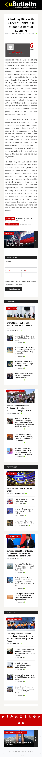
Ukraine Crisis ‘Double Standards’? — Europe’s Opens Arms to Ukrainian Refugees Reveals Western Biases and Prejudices (24, 423)
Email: (23, 271)
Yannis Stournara (25, 221)
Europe (7, 221)
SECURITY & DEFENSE (14, 619)
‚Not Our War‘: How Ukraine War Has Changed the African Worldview (24, 376)
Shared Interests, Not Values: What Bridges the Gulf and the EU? (19, 325)
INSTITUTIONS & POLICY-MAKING (15, 733)
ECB (28, 218)
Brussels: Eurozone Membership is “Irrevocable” (18, 743)
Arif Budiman (20, 515)
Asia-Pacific (12, 474)
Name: (7, 271)
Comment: (8, 261)
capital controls (20, 218)
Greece (13, 221)
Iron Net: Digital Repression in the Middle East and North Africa (25, 338)
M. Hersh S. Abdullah (22, 525)
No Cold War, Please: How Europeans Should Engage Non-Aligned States (24, 364)
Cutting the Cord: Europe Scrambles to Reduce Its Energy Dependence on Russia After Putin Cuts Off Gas (24, 582)
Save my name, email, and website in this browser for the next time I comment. (20, 283)
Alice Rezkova (20, 503)
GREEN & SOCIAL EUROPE (15, 391)
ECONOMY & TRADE (25, 224)
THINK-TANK (9, 233)
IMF (17, 221)
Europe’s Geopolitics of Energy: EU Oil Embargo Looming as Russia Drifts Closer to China (20, 553)
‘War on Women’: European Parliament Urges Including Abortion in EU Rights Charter (19, 408)
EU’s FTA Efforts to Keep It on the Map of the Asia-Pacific (24, 511)
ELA (31, 218)
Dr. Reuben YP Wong (19, 493)
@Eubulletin (15, 34)
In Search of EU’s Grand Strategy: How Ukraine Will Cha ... (18, 244)
